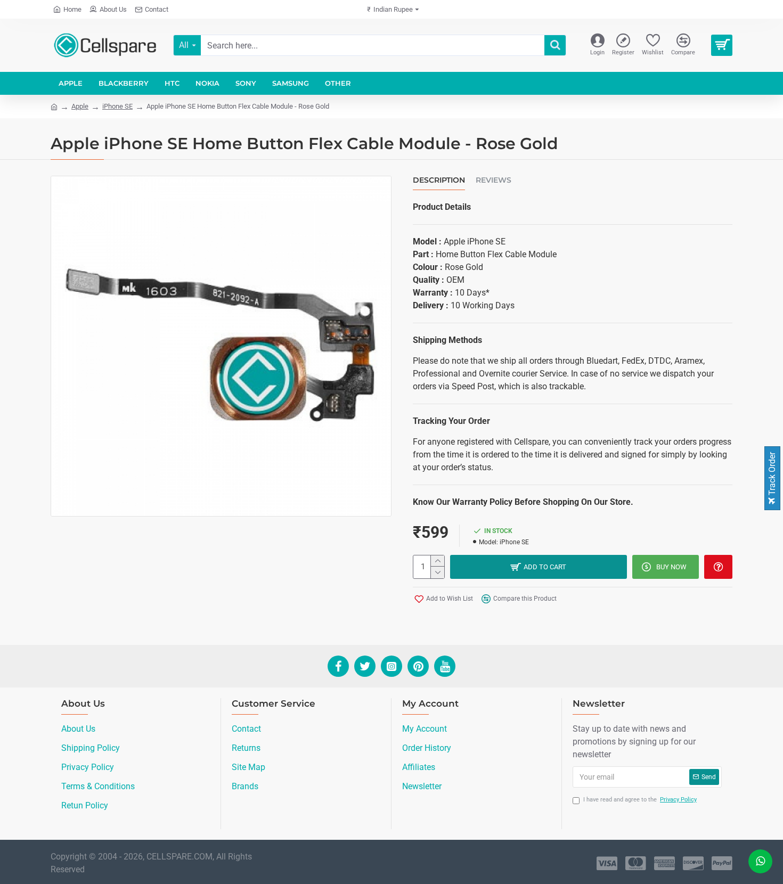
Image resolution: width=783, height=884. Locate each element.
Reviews (493, 180)
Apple (79, 106)
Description (439, 180)
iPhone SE (117, 106)
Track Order (772, 474)
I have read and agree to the (640, 799)
